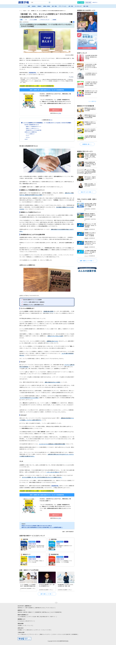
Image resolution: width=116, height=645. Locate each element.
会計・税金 (54, 6)
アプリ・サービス (62, 6)
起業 (29, 6)
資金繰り (39, 6)
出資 (21, 19)
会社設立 (34, 6)
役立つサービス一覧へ (86, 192)
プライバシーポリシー (34, 634)
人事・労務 (70, 6)
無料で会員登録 (81, 2)
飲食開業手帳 (38, 612)
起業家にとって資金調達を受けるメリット (33, 126)
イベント (86, 256)
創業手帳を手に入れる (40, 607)
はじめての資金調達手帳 (56, 612)
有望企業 (86, 229)
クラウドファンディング (44, 19)
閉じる (50, 120)
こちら (59, 113)
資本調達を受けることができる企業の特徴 (33, 130)
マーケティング (78, 6)
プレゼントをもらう (50, 607)
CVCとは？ (28, 137)
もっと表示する (92, 101)
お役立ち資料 (88, 2)
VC (26, 19)
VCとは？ (27, 135)
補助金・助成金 (46, 6)
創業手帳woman (45, 612)
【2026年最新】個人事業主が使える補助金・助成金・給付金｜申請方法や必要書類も (91, 83)
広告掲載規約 (74, 634)
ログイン (95, 2)
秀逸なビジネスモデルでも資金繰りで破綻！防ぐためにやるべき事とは (37, 525)
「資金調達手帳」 (32, 72)
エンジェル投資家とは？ (30, 133)
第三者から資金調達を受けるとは (32, 124)
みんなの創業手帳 (21, 616)
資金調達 (54, 19)
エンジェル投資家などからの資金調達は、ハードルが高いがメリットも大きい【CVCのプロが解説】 (47, 122)
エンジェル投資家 (33, 19)
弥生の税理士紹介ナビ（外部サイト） (48, 616)
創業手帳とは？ (21, 607)
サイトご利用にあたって (23, 634)
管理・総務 (85, 6)
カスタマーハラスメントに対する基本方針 (61, 634)
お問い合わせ (29, 630)
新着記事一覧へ (86, 144)
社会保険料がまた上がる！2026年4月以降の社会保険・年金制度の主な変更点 (91, 92)
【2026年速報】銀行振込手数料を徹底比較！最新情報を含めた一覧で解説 (91, 57)
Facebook (22, 621)
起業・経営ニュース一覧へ (46, 594)
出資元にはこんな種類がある (31, 132)
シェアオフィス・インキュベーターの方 (41, 630)
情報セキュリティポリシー (45, 634)
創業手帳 (25, 612)
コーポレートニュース (27, 625)
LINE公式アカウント (29, 621)
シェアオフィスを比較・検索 (33, 616)
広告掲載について (21, 630)
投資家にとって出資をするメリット (32, 128)
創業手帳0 (20, 612)
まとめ (26, 139)
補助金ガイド (31, 612)
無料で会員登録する (30, 607)
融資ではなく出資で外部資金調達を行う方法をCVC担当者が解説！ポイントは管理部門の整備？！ (42, 527)
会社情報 (19, 625)
